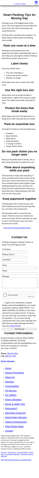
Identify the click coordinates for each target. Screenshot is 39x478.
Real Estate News (14, 426)
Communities (12, 386)
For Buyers (11, 390)
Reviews (9, 381)
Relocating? (11, 408)
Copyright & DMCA (22, 452)
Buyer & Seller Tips (15, 404)
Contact (9, 430)
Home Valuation (13, 399)
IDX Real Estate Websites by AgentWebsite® (16, 460)
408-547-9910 (12, 353)
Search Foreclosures (16, 422)
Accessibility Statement (12, 454)
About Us (10, 377)
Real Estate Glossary (16, 417)
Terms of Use (11, 452)
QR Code (3, 452)
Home (8, 368)
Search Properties (14, 372)
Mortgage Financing (15, 413)
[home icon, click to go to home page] (3, 3)
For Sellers (10, 395)
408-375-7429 (10, 356)
